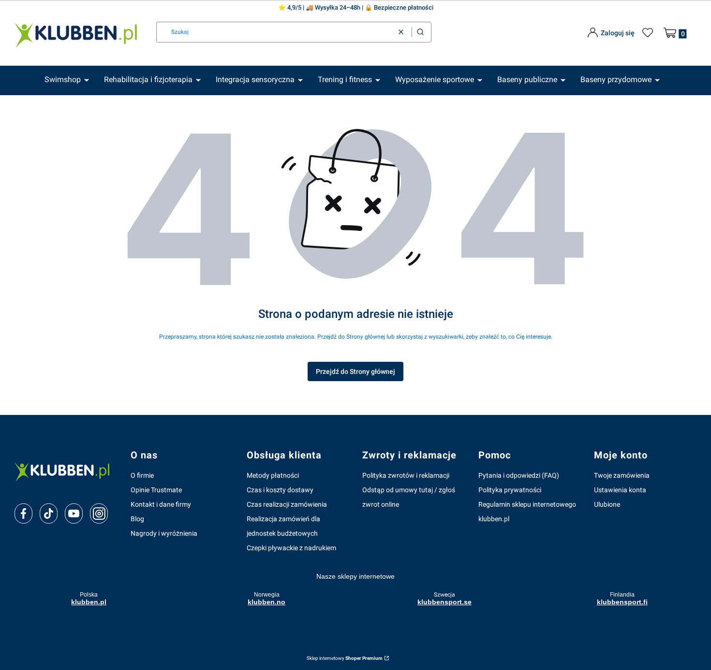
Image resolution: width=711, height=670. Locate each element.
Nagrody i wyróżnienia (164, 533)
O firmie (142, 475)
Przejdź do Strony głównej (355, 371)
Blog (137, 519)
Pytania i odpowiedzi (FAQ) (518, 475)
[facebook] (24, 513)
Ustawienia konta (620, 490)
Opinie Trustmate (156, 490)
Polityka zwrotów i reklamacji (405, 475)
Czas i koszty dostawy (280, 490)
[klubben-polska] (65, 471)
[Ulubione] (649, 33)
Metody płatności (273, 475)
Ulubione (607, 504)
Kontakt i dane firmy (161, 504)
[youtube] (73, 513)
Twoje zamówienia (622, 475)
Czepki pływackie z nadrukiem (291, 548)
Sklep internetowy (345, 658)
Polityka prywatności (509, 490)
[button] (420, 32)
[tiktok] (48, 513)
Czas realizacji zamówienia (287, 504)
